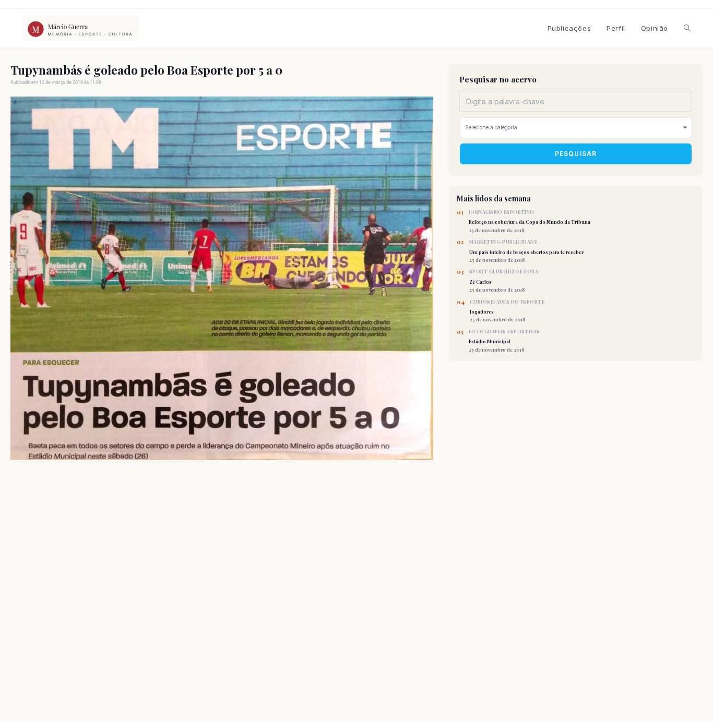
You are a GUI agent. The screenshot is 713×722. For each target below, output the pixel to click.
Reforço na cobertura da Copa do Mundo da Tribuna (529, 221)
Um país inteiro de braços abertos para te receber (526, 251)
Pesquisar (576, 154)
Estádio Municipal (504, 341)
